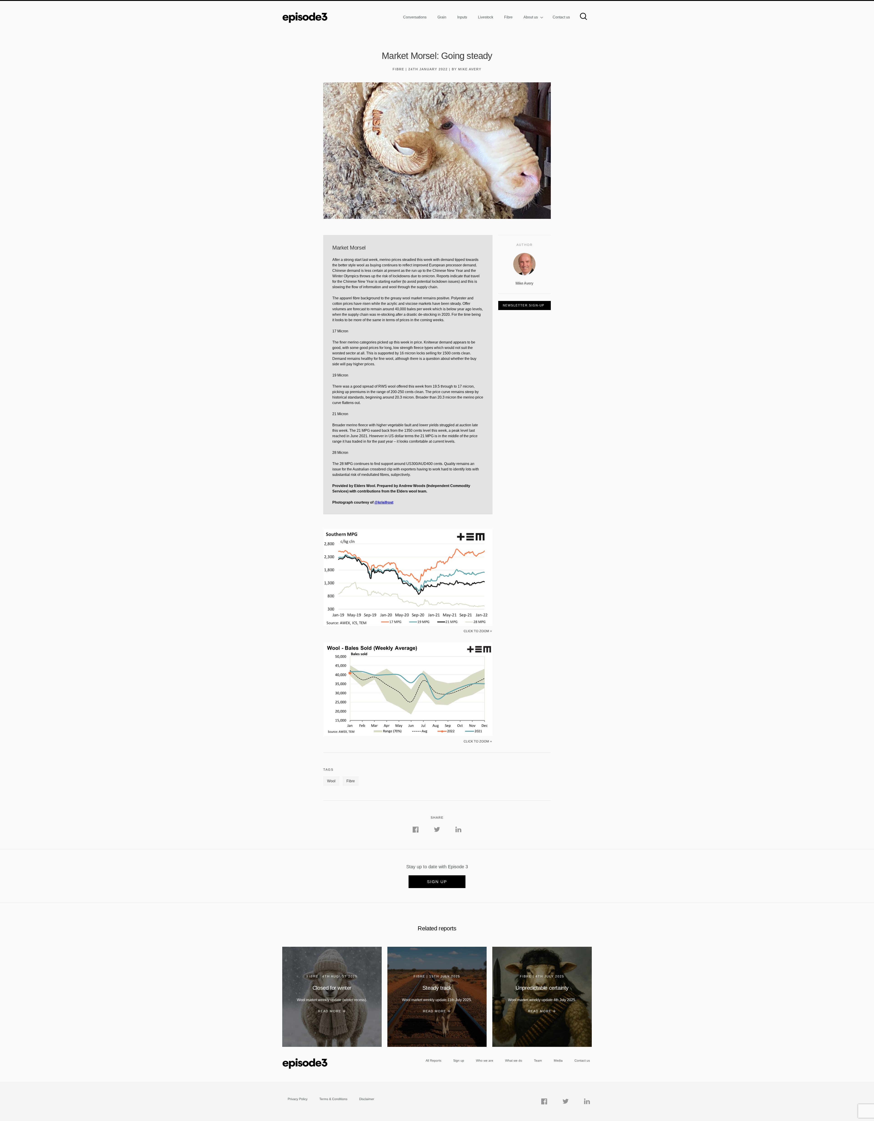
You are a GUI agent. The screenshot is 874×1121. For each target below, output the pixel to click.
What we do (513, 1060)
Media (558, 1060)
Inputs (462, 17)
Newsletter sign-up (523, 305)
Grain (441, 17)
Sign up (437, 881)
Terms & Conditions (333, 1099)
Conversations (415, 17)
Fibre (508, 17)
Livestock (485, 17)
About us (530, 17)
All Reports (433, 1060)
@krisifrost (383, 502)
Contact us (561, 17)
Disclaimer (366, 1099)
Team (538, 1060)
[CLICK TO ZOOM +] (408, 625)
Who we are (484, 1060)
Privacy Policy (297, 1099)
